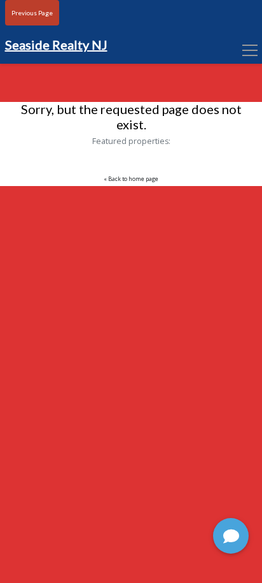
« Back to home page (131, 179)
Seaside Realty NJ (56, 44)
